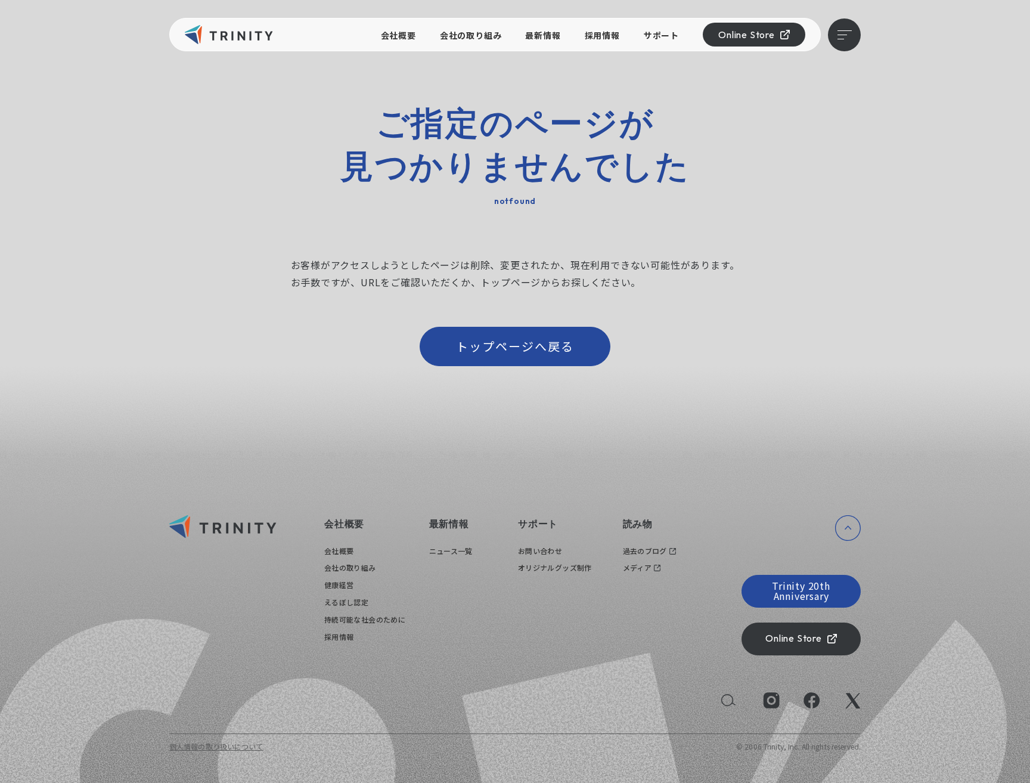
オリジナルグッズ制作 (555, 567)
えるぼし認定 (346, 602)
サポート (661, 35)
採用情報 (602, 35)
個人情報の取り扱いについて (216, 746)
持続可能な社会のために (364, 619)
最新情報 (542, 35)
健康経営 (338, 585)
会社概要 (398, 35)
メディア (637, 567)
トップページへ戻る (515, 346)
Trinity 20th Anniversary (801, 591)
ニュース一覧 (451, 551)
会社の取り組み (471, 35)
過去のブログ (645, 551)
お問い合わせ (540, 551)
